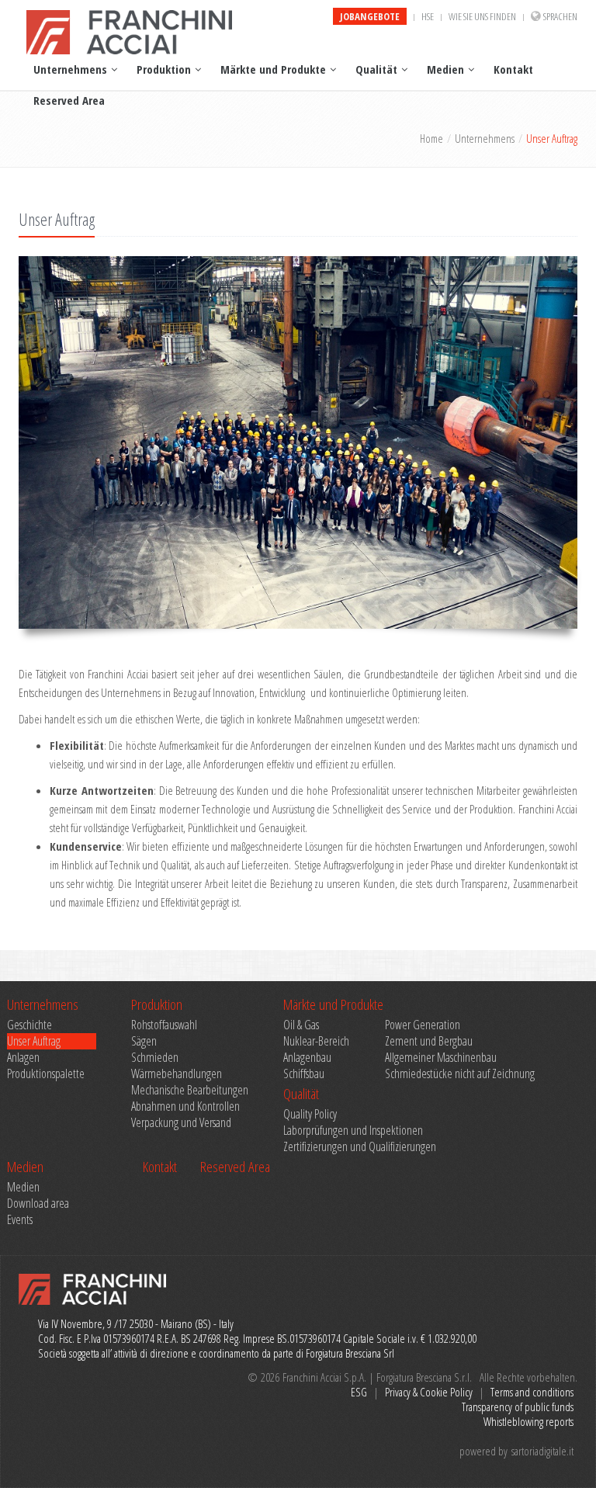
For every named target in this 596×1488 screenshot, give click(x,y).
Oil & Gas (301, 1025)
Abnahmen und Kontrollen (185, 1106)
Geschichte (29, 1025)
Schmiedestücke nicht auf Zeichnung (434, 1074)
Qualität (376, 69)
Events (20, 1220)
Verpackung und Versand (181, 1123)
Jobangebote (370, 16)
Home (431, 138)
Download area (38, 1203)
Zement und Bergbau (429, 1041)
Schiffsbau (303, 1074)
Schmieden (154, 1057)
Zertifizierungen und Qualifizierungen (359, 1147)
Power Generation (422, 1025)
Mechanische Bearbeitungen (189, 1090)
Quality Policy (310, 1114)
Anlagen (23, 1057)
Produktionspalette (46, 1074)
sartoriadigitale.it (542, 1451)
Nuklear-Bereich (316, 1041)
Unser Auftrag (34, 1041)
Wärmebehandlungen (176, 1074)
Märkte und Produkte (273, 69)
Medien (445, 69)
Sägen (144, 1041)
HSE (427, 16)
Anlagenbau (307, 1057)
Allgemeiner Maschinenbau (434, 1057)
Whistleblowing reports (528, 1421)
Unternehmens (70, 69)
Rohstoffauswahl (164, 1025)
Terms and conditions (531, 1392)
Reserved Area (69, 100)
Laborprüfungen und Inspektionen (353, 1130)
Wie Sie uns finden (482, 16)
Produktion (164, 69)
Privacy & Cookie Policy (429, 1392)
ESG (359, 1392)
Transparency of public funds (517, 1406)
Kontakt (513, 69)
